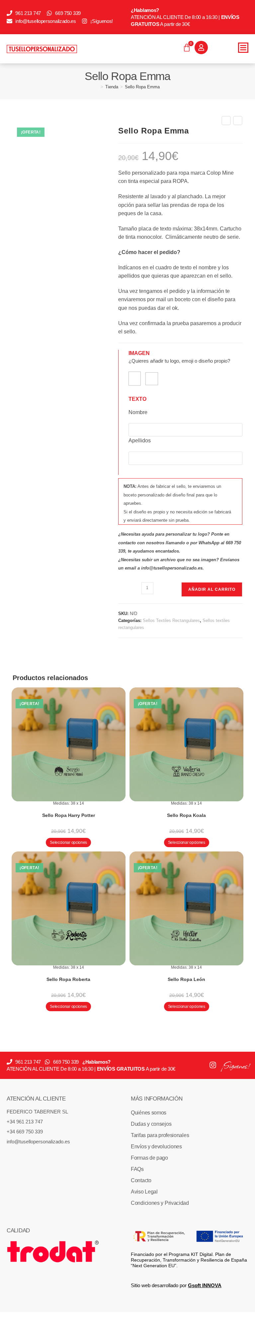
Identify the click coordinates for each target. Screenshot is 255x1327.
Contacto (141, 1180)
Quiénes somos (148, 1112)
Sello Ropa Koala (186, 815)
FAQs (137, 1169)
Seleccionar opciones (68, 842)
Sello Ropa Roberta (68, 979)
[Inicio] (97, 86)
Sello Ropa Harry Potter (68, 815)
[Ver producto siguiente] (237, 120)
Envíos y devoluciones (156, 1146)
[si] (134, 379)
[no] (151, 378)
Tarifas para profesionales (160, 1135)
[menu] (243, 48)
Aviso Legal (144, 1191)
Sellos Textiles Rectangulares (171, 620)
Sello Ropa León (186, 979)
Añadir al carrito (211, 589)
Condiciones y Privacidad (160, 1203)
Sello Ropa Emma (142, 86)
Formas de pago (149, 1158)
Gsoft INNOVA (204, 1285)
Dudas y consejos (151, 1124)
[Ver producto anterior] (226, 120)
